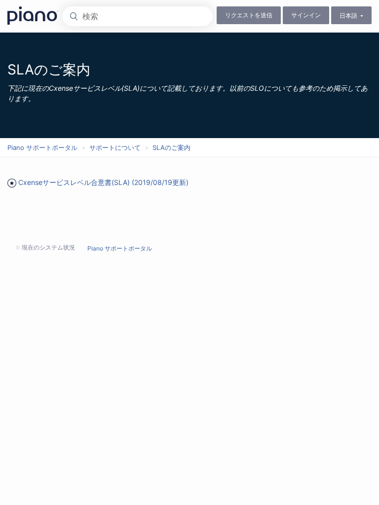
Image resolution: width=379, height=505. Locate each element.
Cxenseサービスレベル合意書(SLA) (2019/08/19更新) (103, 182)
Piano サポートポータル (42, 147)
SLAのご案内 (171, 147)
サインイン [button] (306, 15)
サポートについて (115, 147)
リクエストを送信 (248, 15)
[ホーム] (34, 15)
